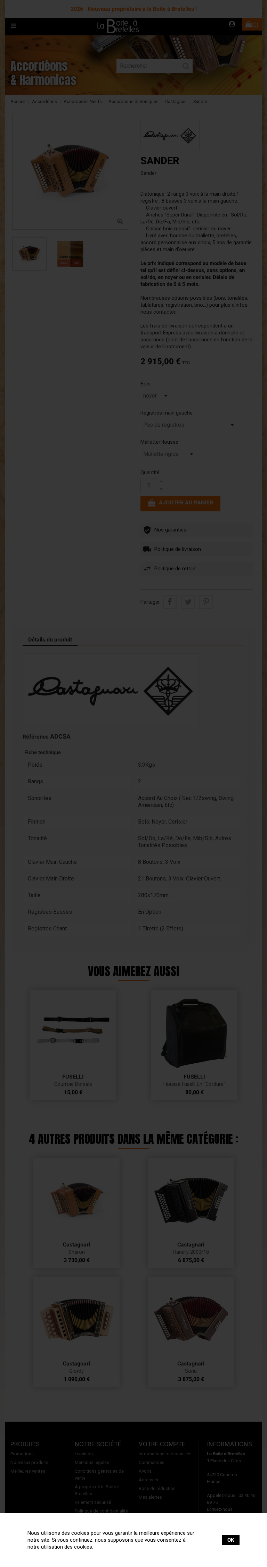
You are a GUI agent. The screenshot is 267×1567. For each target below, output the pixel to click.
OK (230, 1540)
